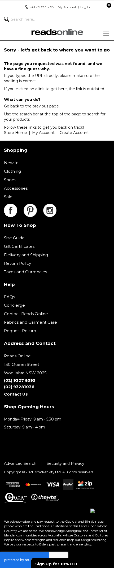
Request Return (20, 330)
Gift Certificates (19, 246)
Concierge (14, 305)
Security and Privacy (65, 463)
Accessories (16, 188)
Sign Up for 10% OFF (57, 563)
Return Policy (17, 263)
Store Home (15, 132)
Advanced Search (20, 463)
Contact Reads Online (26, 313)
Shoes (10, 179)
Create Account (74, 132)
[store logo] (57, 32)
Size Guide (14, 237)
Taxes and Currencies (25, 271)
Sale (8, 196)
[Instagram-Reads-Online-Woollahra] (49, 206)
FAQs (9, 296)
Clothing (12, 171)
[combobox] (57, 19)
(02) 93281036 (19, 386)
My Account (43, 132)
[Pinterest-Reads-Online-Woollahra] (33, 206)
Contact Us (16, 394)
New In (11, 162)
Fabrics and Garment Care (30, 322)
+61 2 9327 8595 (42, 7)
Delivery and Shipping (26, 254)
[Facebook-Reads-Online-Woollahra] (14, 206)
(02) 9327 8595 (19, 380)
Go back (11, 106)
